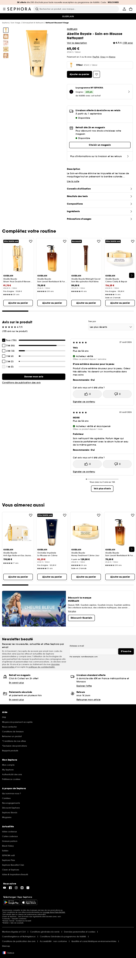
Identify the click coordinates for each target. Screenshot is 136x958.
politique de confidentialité (42, 667)
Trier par (92, 321)
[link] (33, 377)
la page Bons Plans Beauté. (54, 912)
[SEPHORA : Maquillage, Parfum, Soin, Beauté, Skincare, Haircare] (19, 9)
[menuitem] (124, 9)
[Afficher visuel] (5, 30)
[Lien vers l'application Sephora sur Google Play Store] (11, 902)
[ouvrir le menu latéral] (4, 9)
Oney (102, 57)
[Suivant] (131, 275)
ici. (62, 910)
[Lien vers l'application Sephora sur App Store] (29, 902)
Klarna (112, 57)
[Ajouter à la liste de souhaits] (31, 241)
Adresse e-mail (77, 646)
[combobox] (111, 327)
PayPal (96, 57)
